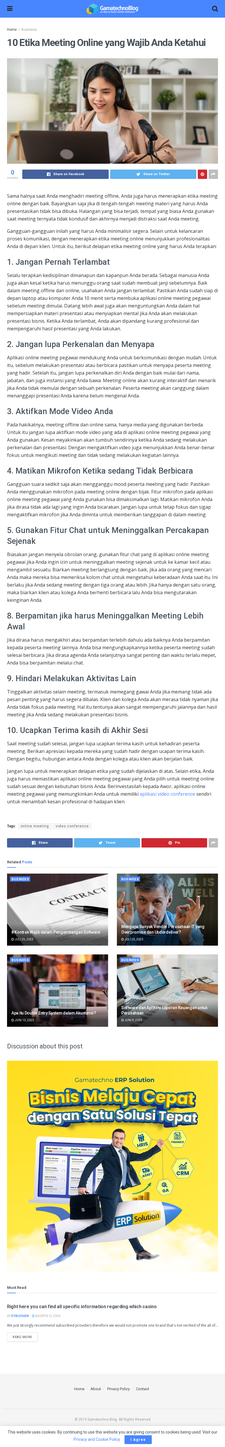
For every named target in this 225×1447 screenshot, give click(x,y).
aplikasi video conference (167, 794)
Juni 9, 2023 (133, 1020)
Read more (22, 1337)
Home (12, 30)
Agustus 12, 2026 (47, 1316)
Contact (142, 1389)
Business (29, 30)
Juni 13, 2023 (24, 1020)
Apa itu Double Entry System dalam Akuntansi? (53, 1013)
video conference (72, 826)
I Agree (138, 1439)
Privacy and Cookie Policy (97, 1439)
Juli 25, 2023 (23, 939)
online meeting (35, 826)
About (96, 1389)
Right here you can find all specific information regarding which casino (81, 1306)
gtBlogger (20, 1316)
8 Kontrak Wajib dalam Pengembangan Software (55, 932)
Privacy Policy (118, 1389)
